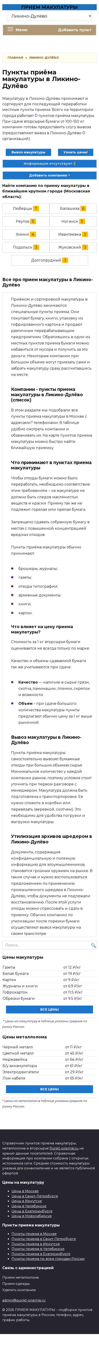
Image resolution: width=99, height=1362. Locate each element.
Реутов (22, 221)
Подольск (22, 247)
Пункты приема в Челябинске (38, 1249)
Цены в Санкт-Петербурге (35, 1196)
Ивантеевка (69, 234)
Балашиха (69, 208)
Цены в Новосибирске (32, 1216)
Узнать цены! (75, 152)
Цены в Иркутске (27, 1201)
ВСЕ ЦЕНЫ (49, 1009)
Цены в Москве (25, 1191)
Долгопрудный (46, 260)
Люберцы (22, 208)
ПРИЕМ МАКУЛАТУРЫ (49, 7)
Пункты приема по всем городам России (48, 1259)
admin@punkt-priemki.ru (23, 1300)
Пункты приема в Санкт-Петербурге (44, 1239)
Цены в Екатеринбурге (32, 1211)
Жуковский (69, 247)
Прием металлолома (20, 1277)
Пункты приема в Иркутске (36, 1244)
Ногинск (69, 221)
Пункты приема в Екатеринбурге (41, 1254)
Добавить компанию (49, 175)
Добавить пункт (74, 30)
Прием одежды (16, 1284)
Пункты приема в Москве (34, 1234)
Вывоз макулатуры (28, 152)
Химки (22, 234)
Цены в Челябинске (29, 1206)
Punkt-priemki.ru (64, 1148)
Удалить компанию (19, 1290)
